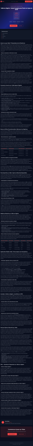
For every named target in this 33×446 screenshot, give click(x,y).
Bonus (3, 34)
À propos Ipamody (5, 33)
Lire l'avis (20, 25)
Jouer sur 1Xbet (13, 25)
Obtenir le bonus (21, 434)
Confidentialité (14, 444)
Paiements (4, 36)
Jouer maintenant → (29, 1)
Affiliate (19, 444)
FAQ (3, 37)
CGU (17, 444)
